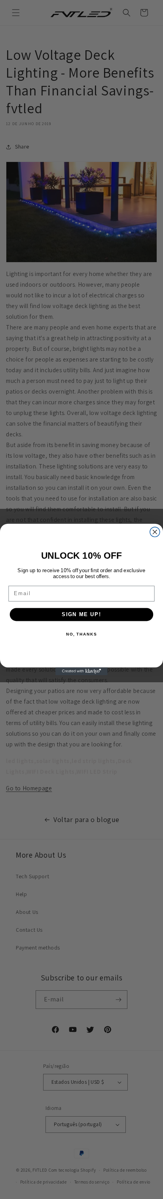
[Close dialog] (155, 532)
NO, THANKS (81, 634)
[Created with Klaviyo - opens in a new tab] (81, 671)
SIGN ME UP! (81, 614)
